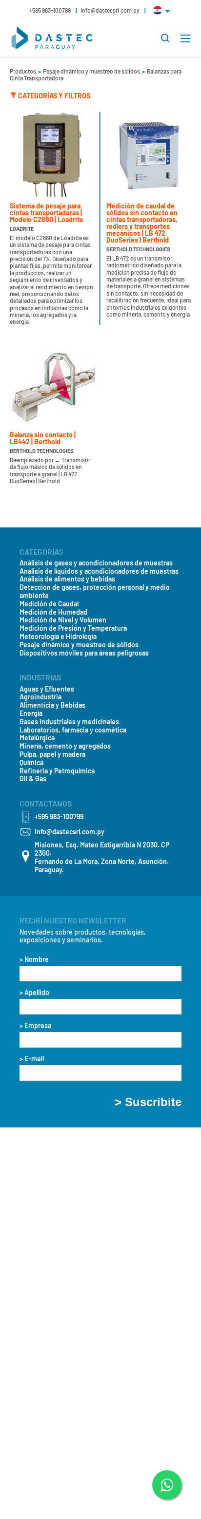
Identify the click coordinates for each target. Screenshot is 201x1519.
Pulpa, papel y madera (52, 754)
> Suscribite (148, 1102)
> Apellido (34, 992)
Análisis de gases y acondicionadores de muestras (96, 563)
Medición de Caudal (49, 604)
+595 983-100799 (50, 10)
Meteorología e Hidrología (58, 636)
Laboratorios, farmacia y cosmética (73, 730)
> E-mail (32, 1058)
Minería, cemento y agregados (65, 746)
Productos (23, 71)
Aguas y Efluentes (47, 689)
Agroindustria (40, 697)
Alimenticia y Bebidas (52, 705)
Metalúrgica (37, 738)
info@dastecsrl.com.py (110, 10)
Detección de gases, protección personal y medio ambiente (95, 591)
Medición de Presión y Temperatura (73, 628)
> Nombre (34, 959)
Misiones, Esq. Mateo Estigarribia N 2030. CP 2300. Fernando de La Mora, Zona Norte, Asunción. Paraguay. (102, 857)
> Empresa (35, 1025)
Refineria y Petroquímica (57, 771)
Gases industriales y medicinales (69, 722)
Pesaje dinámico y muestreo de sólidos (92, 71)
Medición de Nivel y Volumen (63, 620)
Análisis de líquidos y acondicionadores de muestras (99, 571)
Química (31, 763)
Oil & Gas (33, 779)
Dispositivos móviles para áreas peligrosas (84, 653)
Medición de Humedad (53, 612)
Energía (31, 713)
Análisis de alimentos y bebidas (67, 579)
